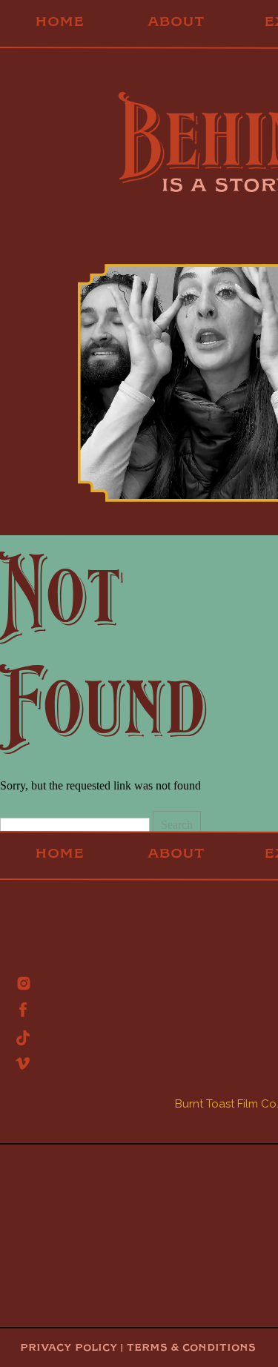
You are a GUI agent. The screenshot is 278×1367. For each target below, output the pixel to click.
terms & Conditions (189, 1348)
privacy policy (68, 1348)
